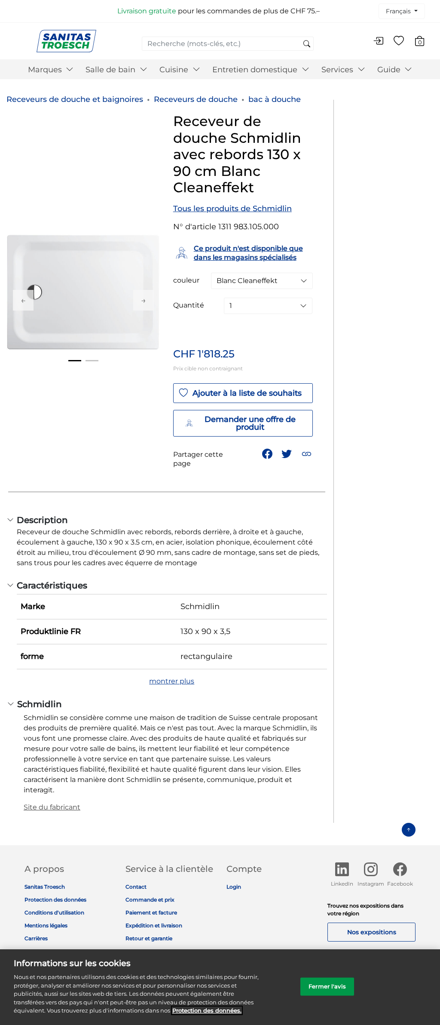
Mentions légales (45, 925)
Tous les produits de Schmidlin (232, 208)
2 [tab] (92, 360)
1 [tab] (74, 360)
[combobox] (228, 44)
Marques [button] (46, 69)
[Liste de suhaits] (399, 41)
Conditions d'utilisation (54, 912)
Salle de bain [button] (112, 69)
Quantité (188, 305)
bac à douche (274, 99)
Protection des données (55, 899)
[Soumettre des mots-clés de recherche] (306, 44)
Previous (23, 300)
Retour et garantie (148, 938)
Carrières (36, 938)
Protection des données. (206, 1010)
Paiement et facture (151, 912)
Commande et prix (149, 899)
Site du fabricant (52, 807)
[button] (307, 453)
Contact (136, 886)
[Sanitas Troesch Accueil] (66, 41)
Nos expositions (371, 932)
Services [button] (338, 69)
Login (233, 886)
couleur (186, 280)
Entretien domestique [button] (255, 69)
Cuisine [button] (174, 69)
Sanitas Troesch (44, 886)
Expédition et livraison (153, 925)
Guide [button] (390, 69)
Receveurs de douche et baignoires (74, 99)
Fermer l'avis (327, 986)
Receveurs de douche (196, 99)
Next (143, 300)
